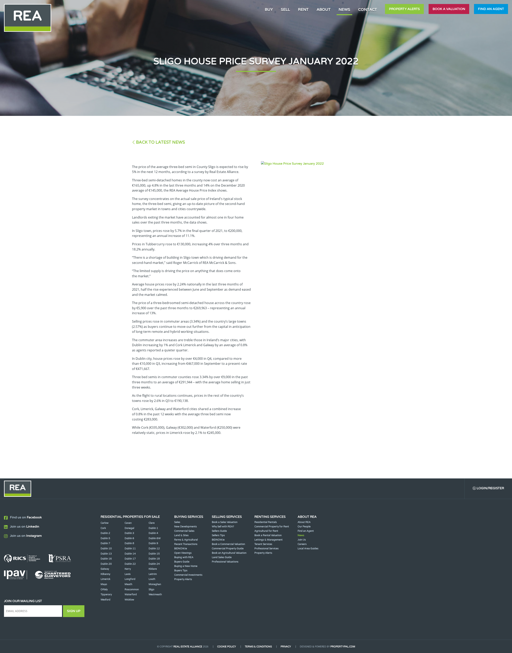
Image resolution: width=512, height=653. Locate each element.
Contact (367, 9)
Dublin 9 (153, 543)
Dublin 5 (105, 538)
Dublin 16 (106, 558)
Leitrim (153, 574)
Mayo (104, 584)
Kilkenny (105, 574)
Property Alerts (404, 9)
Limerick (105, 579)
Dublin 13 (106, 553)
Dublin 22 (130, 564)
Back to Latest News (160, 142)
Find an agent (491, 9)
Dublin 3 (129, 533)
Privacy (286, 646)
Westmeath (155, 594)
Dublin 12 (154, 548)
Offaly (104, 589)
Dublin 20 (106, 564)
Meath (128, 584)
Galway (105, 569)
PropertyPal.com (342, 646)
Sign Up (73, 611)
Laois (128, 574)
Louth (152, 579)
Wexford (105, 599)
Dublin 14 (130, 553)
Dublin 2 (105, 533)
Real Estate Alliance (187, 646)
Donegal (129, 528)
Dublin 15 (154, 553)
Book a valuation (449, 9)
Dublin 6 (129, 538)
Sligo (151, 589)
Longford (130, 579)
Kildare (153, 569)
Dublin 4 (153, 533)
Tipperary (106, 594)
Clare (152, 523)
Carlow (105, 523)
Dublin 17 (130, 558)
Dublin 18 (154, 558)
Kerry (128, 569)
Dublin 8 (129, 543)
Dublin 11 (130, 548)
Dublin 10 (106, 548)
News (344, 9)
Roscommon (132, 589)
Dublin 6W (155, 538)
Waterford (131, 594)
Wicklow (129, 599)
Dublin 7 (105, 543)
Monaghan (155, 584)
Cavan (128, 523)
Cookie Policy (226, 646)
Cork (103, 528)
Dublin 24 (154, 564)
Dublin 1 (153, 528)
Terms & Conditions (258, 646)
